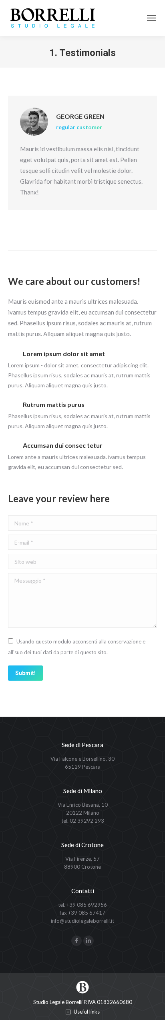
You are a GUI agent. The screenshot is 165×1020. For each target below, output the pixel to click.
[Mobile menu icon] (151, 18)
